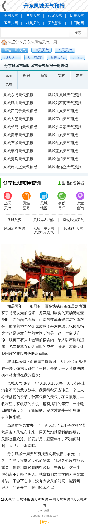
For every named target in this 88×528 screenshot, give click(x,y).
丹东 (27, 42)
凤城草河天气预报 (18, 151)
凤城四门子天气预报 (20, 111)
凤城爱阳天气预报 (18, 135)
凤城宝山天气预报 (63, 119)
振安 (44, 75)
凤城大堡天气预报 (18, 119)
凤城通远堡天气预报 (65, 167)
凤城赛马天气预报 (18, 159)
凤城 (8, 84)
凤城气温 (15, 220)
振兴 (26, 75)
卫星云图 (11, 23)
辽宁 (15, 42)
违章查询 (80, 205)
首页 (4, 42)
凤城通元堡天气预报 (20, 167)
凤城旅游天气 (73, 220)
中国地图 (77, 23)
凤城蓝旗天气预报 (63, 151)
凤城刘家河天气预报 (65, 103)
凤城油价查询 (14, 228)
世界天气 (33, 15)
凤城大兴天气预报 (63, 111)
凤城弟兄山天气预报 (20, 127)
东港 (79, 75)
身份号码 (61, 205)
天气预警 (55, 23)
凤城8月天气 (73, 228)
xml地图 (44, 511)
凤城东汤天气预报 (18, 95)
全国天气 (11, 15)
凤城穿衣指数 (43, 220)
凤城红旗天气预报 (63, 143)
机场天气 (33, 23)
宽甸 (61, 75)
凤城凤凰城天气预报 (65, 95)
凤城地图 (44, 205)
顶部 (44, 521)
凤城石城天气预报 (18, 143)
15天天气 (8, 205)
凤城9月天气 (44, 232)
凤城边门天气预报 (63, 159)
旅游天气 (55, 15)
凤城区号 (26, 205)
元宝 (8, 75)
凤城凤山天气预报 (18, 103)
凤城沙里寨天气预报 (65, 127)
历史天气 (77, 15)
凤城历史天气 (43, 228)
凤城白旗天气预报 (63, 135)
